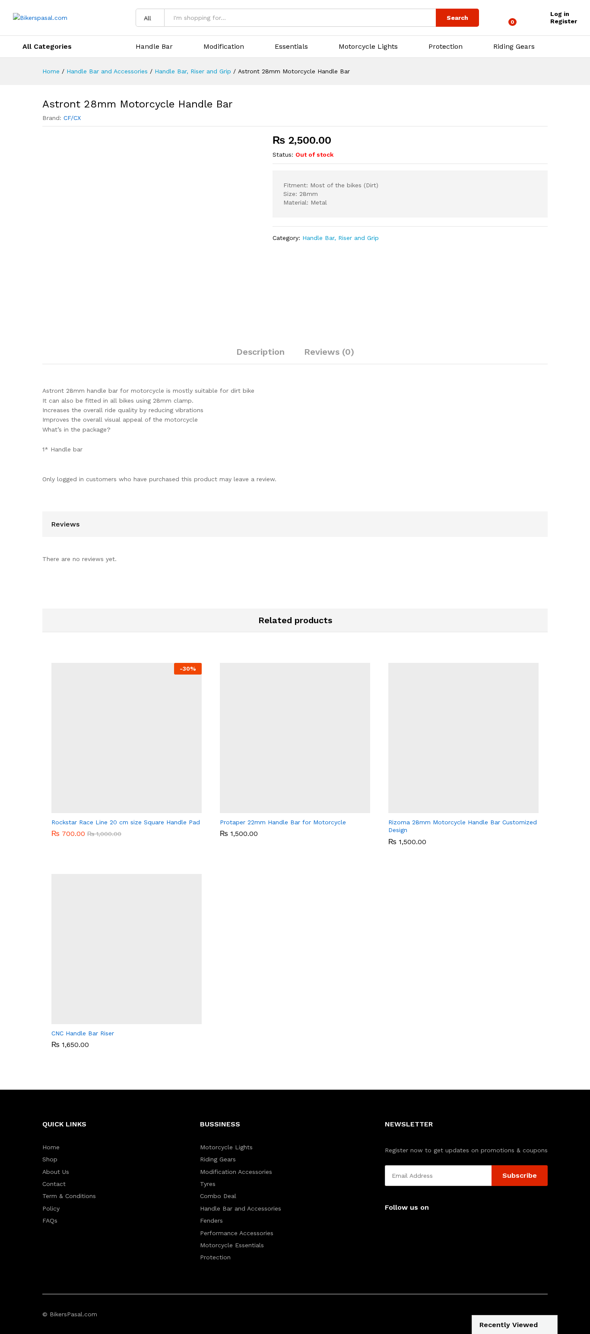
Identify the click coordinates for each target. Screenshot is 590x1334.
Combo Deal (218, 1195)
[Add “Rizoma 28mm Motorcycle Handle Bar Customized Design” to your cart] (453, 808)
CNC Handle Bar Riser (82, 1033)
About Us (55, 1171)
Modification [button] (223, 46)
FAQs (49, 1220)
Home (51, 1147)
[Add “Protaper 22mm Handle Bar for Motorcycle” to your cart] (285, 808)
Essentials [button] (291, 46)
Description (260, 351)
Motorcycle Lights (226, 1147)
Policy (51, 1208)
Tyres (208, 1183)
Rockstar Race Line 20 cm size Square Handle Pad (125, 822)
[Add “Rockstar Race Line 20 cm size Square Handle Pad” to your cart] (116, 808)
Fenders (211, 1220)
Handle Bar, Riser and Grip (340, 237)
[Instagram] (400, 1229)
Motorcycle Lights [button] (368, 46)
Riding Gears (218, 1159)
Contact (54, 1183)
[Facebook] (387, 1229)
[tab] (260, 355)
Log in (559, 13)
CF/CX (72, 117)
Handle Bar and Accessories (240, 1208)
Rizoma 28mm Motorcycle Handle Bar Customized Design (462, 826)
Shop (49, 1159)
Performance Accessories (236, 1233)
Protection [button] (445, 46)
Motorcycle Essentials (232, 1245)
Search (457, 17)
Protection (215, 1257)
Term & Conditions (69, 1195)
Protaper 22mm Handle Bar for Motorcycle (283, 822)
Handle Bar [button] (154, 46)
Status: (283, 154)
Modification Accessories (236, 1171)
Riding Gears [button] (514, 46)
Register (563, 21)
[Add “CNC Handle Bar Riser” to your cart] (116, 1019)
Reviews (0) (329, 351)
